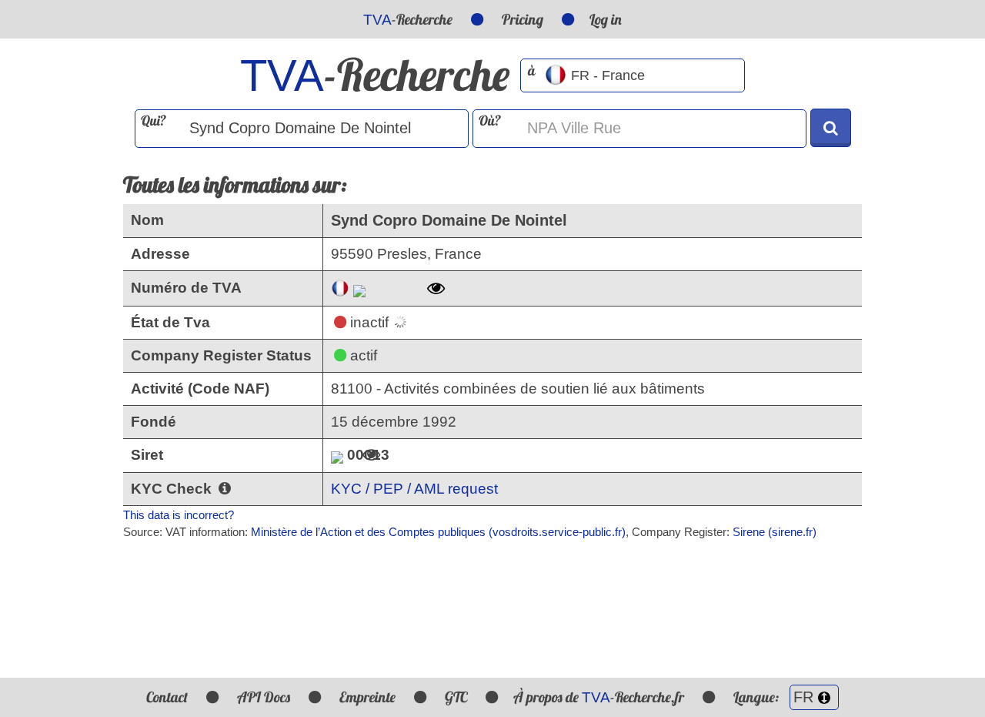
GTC (456, 697)
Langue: (757, 697)
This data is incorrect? (178, 514)
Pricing (522, 19)
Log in (605, 19)
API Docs (263, 697)
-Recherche (407, 19)
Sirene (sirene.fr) (774, 531)
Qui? (153, 120)
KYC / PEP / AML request (414, 489)
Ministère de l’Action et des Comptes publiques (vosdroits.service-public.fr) (438, 531)
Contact (167, 697)
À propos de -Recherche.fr (598, 697)
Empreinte (367, 697)
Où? (490, 120)
